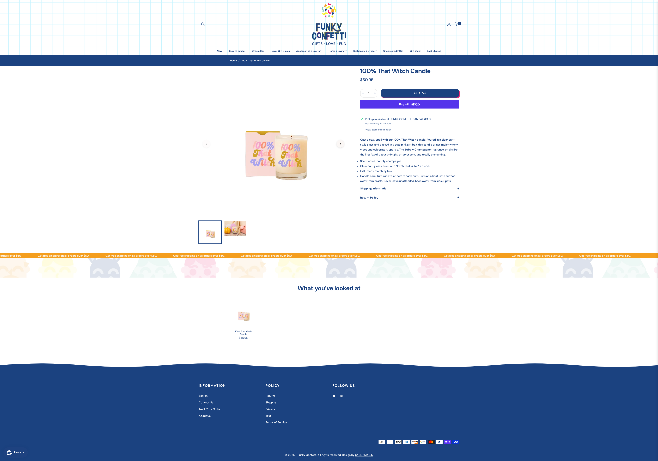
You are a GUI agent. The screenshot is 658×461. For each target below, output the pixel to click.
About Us (205, 416)
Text (268, 416)
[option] (273, 141)
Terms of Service (276, 422)
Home (233, 60)
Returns (270, 396)
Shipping (271, 402)
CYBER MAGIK (364, 455)
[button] (203, 24)
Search (203, 396)
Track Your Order (209, 409)
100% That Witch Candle (243, 333)
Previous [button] (206, 144)
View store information (378, 129)
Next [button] (340, 144)
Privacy (270, 409)
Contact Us (206, 402)
